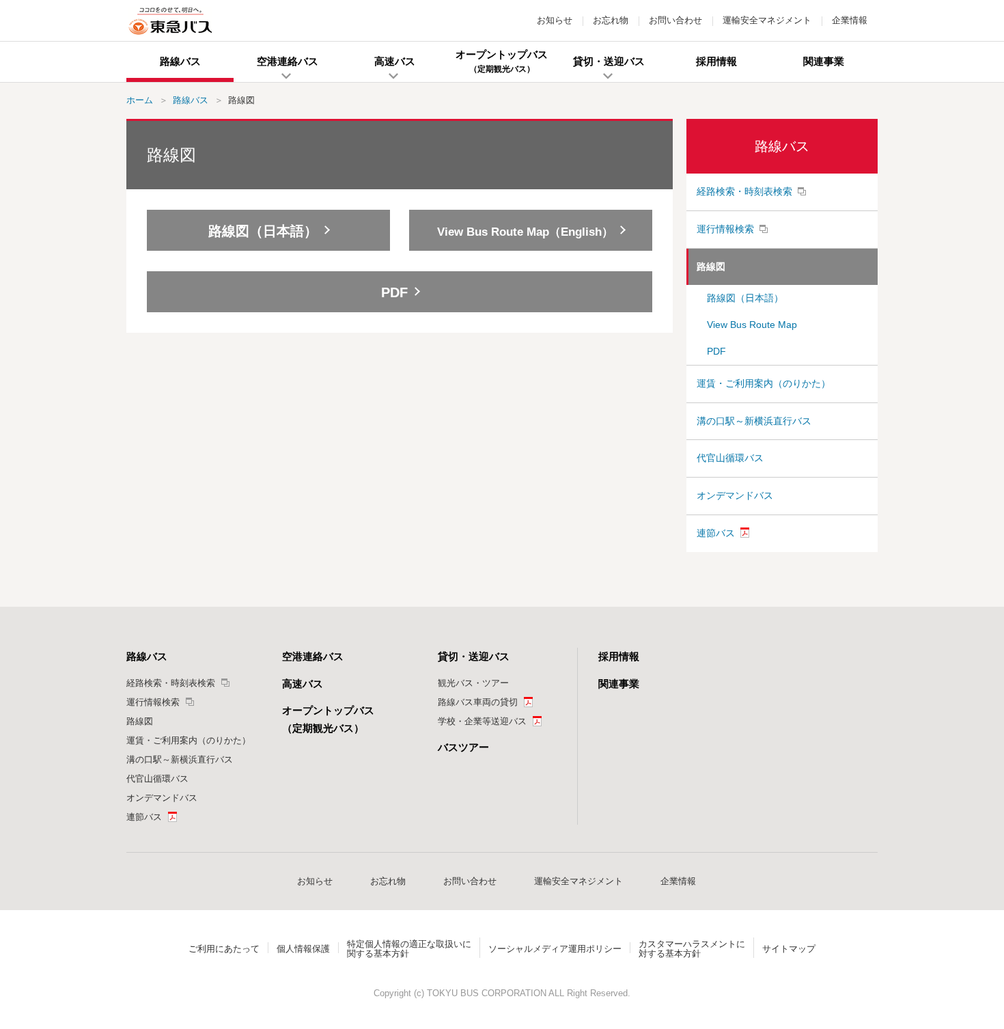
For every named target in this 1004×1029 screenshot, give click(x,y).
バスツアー (463, 747)
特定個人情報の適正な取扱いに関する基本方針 (409, 949)
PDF (716, 351)
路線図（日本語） (745, 297)
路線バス (782, 146)
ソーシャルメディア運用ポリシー (555, 949)
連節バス (716, 532)
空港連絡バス (313, 656)
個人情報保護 (303, 949)
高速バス (302, 683)
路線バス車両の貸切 (478, 702)
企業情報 (849, 20)
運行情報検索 (725, 228)
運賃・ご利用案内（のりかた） (764, 383)
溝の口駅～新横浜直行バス (754, 420)
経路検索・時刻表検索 (744, 191)
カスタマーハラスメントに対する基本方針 (692, 949)
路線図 (711, 266)
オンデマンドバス (735, 495)
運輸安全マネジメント (767, 20)
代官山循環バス (730, 457)
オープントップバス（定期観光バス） (328, 719)
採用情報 (618, 656)
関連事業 (618, 683)
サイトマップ (788, 949)
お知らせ (554, 20)
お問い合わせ (675, 20)
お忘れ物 (610, 20)
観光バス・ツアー (473, 683)
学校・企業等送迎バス (482, 721)
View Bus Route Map (752, 324)
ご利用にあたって (224, 949)
